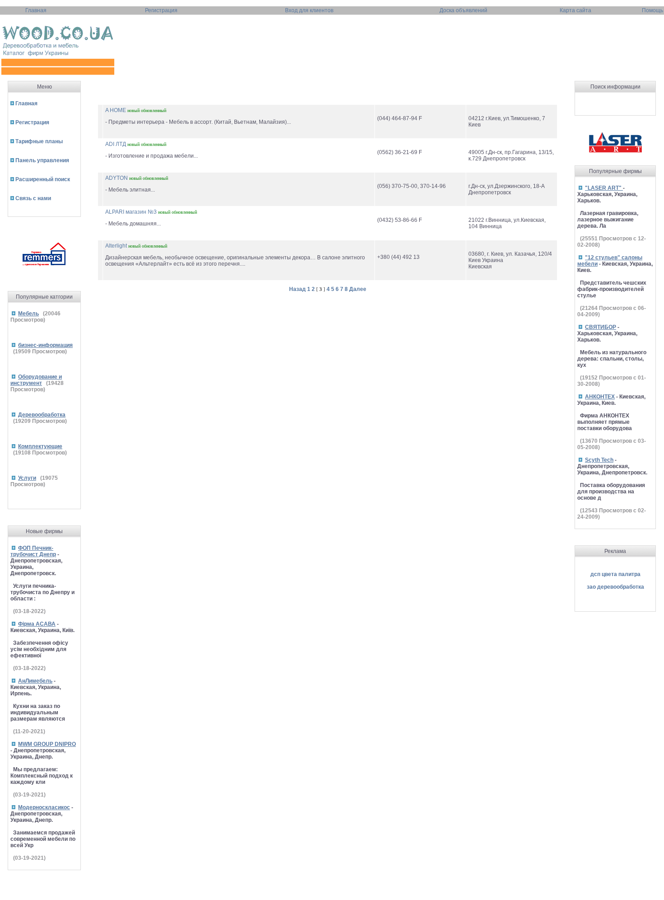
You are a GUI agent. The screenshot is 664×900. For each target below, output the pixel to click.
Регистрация (161, 10)
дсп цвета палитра (615, 574)
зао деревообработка (615, 587)
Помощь (652, 10)
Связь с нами (33, 198)
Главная (36, 10)
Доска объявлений (463, 10)
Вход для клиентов (309, 10)
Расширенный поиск (42, 179)
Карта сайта (575, 10)
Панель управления (42, 160)
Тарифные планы (39, 141)
